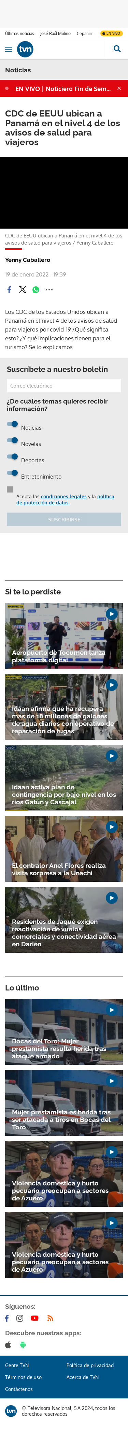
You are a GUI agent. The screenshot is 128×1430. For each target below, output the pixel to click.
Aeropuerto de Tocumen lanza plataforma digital (58, 656)
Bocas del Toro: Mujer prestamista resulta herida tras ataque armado (59, 1048)
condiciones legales (64, 496)
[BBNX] (11, 1411)
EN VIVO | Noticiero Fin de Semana (65, 88)
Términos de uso (23, 1377)
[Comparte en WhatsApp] (36, 290)
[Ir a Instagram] (21, 1318)
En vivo (113, 33)
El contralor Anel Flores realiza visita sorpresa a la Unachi (59, 869)
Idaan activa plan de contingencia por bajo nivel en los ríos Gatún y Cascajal (64, 794)
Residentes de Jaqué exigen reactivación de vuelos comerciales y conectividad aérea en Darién (64, 933)
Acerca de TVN (83, 1377)
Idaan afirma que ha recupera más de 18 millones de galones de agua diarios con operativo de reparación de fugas (63, 720)
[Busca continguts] (117, 49)
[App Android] (24, 1345)
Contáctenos (19, 1389)
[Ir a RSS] (51, 1318)
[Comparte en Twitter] (22, 290)
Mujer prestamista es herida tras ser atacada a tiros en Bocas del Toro (61, 1119)
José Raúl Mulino (55, 33)
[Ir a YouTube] (36, 1318)
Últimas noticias (19, 33)
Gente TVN (17, 1365)
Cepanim (85, 33)
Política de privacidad (90, 1365)
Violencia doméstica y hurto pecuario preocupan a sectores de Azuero (60, 1190)
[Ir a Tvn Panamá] (61, 49)
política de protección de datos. (65, 499)
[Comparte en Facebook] (9, 290)
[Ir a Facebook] (8, 1318)
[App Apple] (9, 1345)
